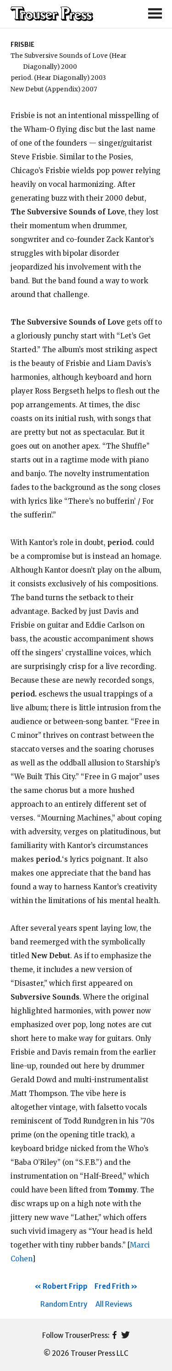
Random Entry (63, 1304)
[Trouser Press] (52, 14)
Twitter (125, 1336)
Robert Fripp (65, 1286)
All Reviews (113, 1304)
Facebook (114, 1336)
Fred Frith (111, 1286)
